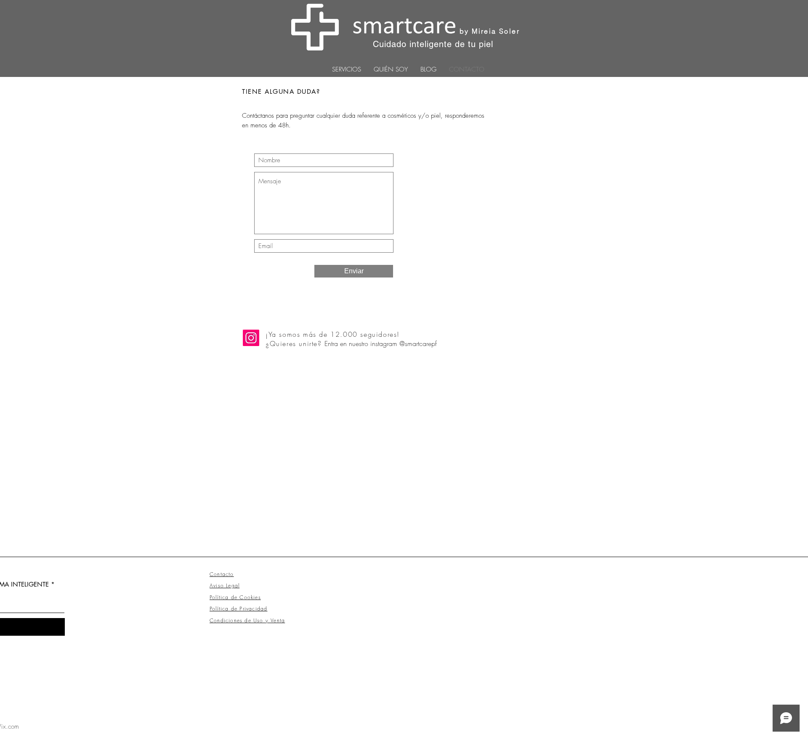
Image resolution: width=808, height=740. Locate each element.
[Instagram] (251, 338)
